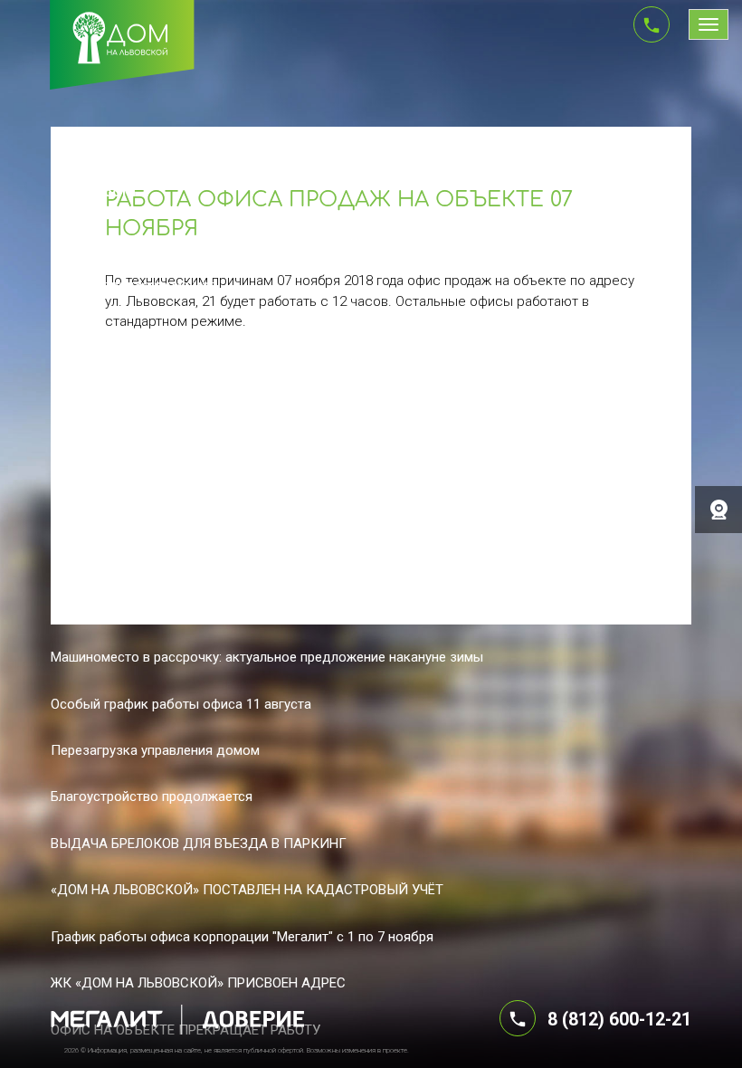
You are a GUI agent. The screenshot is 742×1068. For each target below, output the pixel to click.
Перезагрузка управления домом (155, 750)
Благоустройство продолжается (151, 796)
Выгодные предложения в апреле (156, 331)
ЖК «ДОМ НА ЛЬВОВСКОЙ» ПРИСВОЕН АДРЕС (198, 983)
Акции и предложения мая (133, 285)
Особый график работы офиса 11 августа (181, 704)
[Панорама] (718, 509)
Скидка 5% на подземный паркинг (157, 564)
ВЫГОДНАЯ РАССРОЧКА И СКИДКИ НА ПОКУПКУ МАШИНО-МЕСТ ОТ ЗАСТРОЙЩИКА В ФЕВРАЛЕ (364, 424)
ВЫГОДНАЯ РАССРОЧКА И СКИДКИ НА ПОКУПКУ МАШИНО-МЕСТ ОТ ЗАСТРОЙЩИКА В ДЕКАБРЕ (364, 471)
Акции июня (88, 238)
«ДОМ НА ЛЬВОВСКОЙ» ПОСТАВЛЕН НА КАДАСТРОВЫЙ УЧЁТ (247, 890)
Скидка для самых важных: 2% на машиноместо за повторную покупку (273, 611)
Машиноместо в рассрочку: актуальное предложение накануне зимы (267, 657)
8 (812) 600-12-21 (619, 1019)
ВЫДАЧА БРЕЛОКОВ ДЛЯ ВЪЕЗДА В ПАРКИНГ (199, 843)
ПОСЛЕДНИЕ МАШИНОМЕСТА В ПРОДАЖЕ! (188, 378)
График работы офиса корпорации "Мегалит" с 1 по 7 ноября (242, 937)
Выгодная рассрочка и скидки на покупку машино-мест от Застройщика (279, 518)
